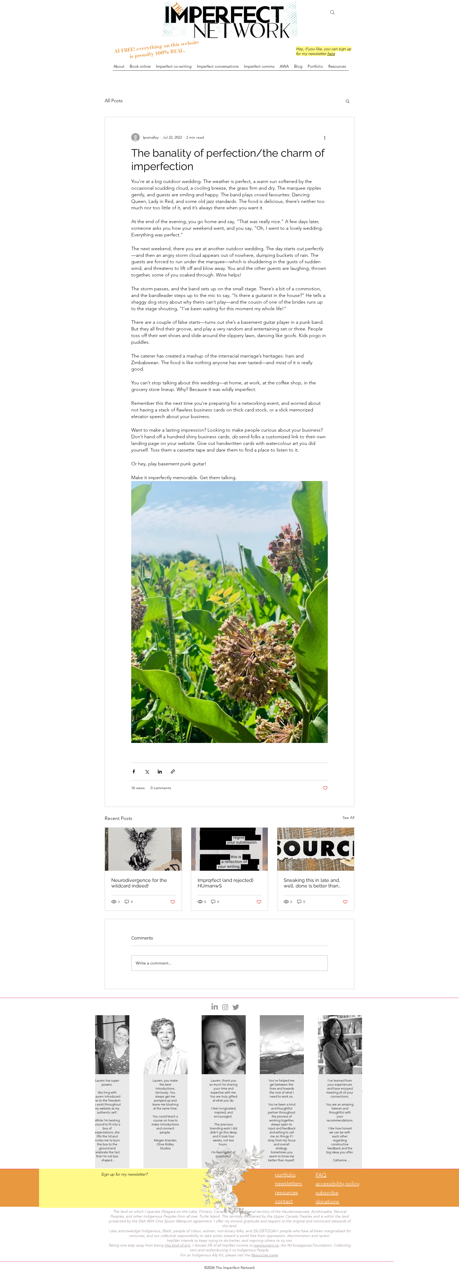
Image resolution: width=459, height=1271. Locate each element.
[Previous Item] (104, 1091)
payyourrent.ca (266, 1245)
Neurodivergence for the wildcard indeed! (139, 883)
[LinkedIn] (215, 1007)
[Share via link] (172, 771)
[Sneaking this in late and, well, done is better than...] (315, 849)
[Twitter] (236, 1007)
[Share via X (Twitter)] (146, 771)
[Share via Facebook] (133, 771)
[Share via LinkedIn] (159, 771)
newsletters (288, 1183)
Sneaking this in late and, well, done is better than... (312, 883)
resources (286, 1192)
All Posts (114, 101)
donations (327, 1201)
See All (348, 817)
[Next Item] (361, 1091)
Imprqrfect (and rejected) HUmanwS (225, 883)
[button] (347, 101)
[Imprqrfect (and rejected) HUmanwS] (229, 849)
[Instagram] (225, 1007)
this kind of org (177, 1245)
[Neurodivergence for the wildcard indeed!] (143, 849)
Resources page (264, 1255)
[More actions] (324, 137)
